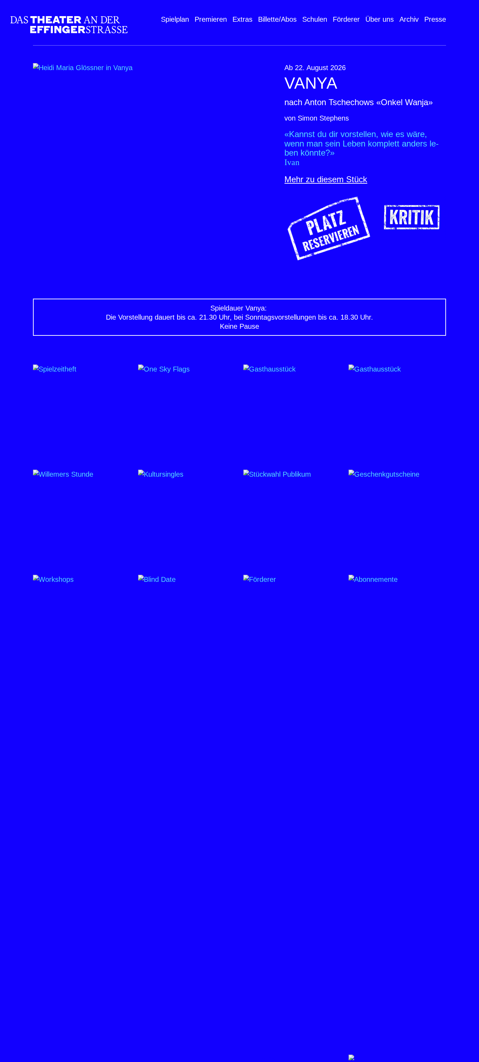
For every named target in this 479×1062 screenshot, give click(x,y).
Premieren (211, 19)
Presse (435, 19)
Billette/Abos (277, 19)
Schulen (314, 19)
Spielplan (175, 19)
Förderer (346, 19)
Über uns (379, 19)
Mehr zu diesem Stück (325, 179)
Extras (242, 19)
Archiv (409, 19)
